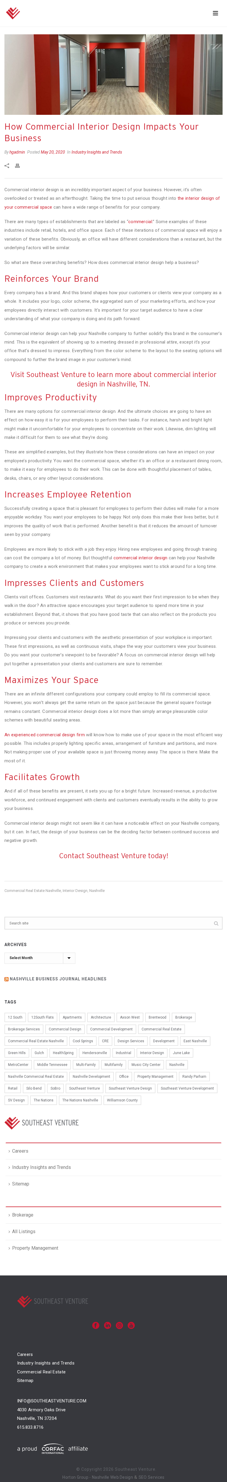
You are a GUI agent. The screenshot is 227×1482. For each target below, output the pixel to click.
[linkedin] (107, 1326)
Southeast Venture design (130, 1088)
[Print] (20, 165)
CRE (105, 1041)
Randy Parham (194, 1077)
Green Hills (17, 1053)
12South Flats (42, 1017)
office (124, 1077)
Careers (20, 1151)
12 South (15, 1017)
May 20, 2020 (53, 152)
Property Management (35, 1248)
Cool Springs (83, 1041)
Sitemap (20, 1184)
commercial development (111, 1029)
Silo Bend (34, 1088)
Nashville (97, 891)
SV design (16, 1100)
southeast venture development (187, 1088)
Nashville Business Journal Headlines (58, 979)
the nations (43, 1100)
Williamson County (122, 1100)
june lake (181, 1053)
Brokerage (22, 1215)
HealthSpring (63, 1053)
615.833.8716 (30, 1427)
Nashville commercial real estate (36, 1077)
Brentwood (157, 1017)
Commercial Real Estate (41, 1372)
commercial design (65, 1029)
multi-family (86, 1065)
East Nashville (195, 1041)
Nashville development (91, 1077)
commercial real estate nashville (32, 891)
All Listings (23, 1231)
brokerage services (24, 1029)
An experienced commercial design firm (44, 734)
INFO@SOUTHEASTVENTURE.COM (52, 1401)
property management (155, 1077)
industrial (123, 1053)
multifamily (114, 1065)
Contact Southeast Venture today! (113, 855)
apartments (72, 1017)
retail (12, 1088)
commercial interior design (141, 557)
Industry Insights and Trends (97, 152)
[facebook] (95, 1326)
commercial (140, 221)
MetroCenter (18, 1065)
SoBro (55, 1088)
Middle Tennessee (52, 1065)
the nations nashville (80, 1100)
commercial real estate (161, 1029)
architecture (101, 1017)
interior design (75, 891)
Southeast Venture (84, 1088)
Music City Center (146, 1065)
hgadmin (17, 152)
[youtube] (131, 1326)
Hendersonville (94, 1053)
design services (131, 1041)
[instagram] (119, 1326)
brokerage (183, 1017)
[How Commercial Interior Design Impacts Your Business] (113, 74)
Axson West (130, 1017)
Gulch (39, 1053)
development (164, 1041)
